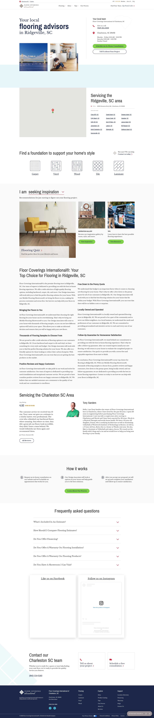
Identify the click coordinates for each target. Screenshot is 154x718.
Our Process (84, 6)
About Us (129, 1)
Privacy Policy (115, 715)
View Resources (116, 241)
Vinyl (80, 700)
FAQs (119, 703)
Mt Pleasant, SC (125, 125)
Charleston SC (25, 1)
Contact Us (121, 706)
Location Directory (123, 695)
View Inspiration (86, 241)
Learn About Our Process (77, 491)
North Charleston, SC (96, 129)
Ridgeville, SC (109, 129)
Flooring (61, 6)
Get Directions (53, 699)
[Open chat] (146, 713)
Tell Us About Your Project (109, 52)
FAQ (133, 1)
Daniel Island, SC (110, 114)
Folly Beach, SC (95, 118)
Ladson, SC (109, 125)
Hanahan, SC (124, 118)
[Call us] (94, 26)
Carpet (80, 695)
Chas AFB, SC (95, 114)
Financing (120, 697)
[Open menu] (149, 713)
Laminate (81, 697)
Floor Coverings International (101, 627)
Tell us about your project (86, 664)
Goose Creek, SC (111, 118)
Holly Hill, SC (94, 122)
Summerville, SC (95, 133)
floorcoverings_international (101, 630)
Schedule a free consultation (117, 664)
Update (32, 1)
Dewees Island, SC (126, 114)
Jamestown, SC (95, 125)
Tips (75, 6)
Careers (122, 715)
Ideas (69, 6)
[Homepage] (32, 692)
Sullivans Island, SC (126, 129)
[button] (77, 522)
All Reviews (26, 440)
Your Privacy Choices (87, 715)
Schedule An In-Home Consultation (109, 46)
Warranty (120, 700)
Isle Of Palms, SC (111, 122)
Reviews (100, 709)
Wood (80, 703)
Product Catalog (102, 697)
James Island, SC (126, 122)
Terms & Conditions (105, 715)
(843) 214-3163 (103, 28)
